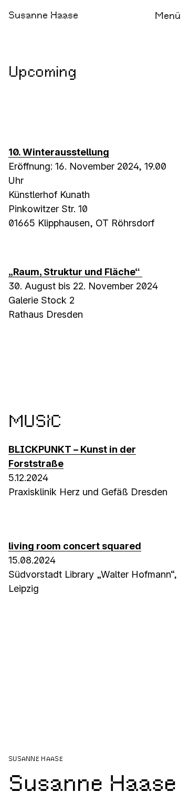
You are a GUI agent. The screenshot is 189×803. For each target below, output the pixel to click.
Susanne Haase (43, 15)
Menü (168, 16)
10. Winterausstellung (58, 152)
